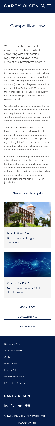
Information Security (14, 383)
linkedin (6, 405)
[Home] (21, 5)
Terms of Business (13, 350)
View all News (27, 307)
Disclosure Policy (12, 343)
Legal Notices (11, 363)
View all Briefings (27, 316)
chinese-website (27, 405)
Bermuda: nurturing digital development (23, 290)
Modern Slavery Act (14, 376)
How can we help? (27, 423)
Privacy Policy (11, 370)
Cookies (8, 356)
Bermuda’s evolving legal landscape (23, 240)
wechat (20, 405)
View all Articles (27, 326)
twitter (12, 405)
